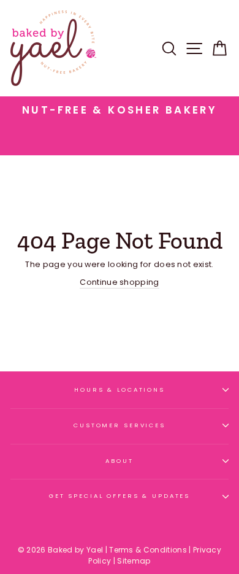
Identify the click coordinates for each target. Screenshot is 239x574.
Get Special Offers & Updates (119, 496)
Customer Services (119, 425)
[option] (119, 110)
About (119, 461)
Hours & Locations (119, 390)
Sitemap (133, 561)
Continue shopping (119, 282)
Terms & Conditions (148, 550)
